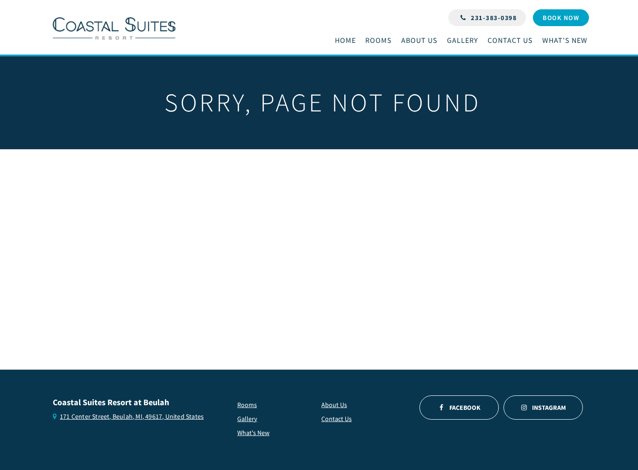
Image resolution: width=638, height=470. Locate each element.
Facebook (465, 407)
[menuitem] (348, 40)
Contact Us (336, 419)
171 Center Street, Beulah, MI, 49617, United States (132, 416)
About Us (334, 405)
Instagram (549, 407)
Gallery (247, 419)
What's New (253, 433)
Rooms (247, 405)
